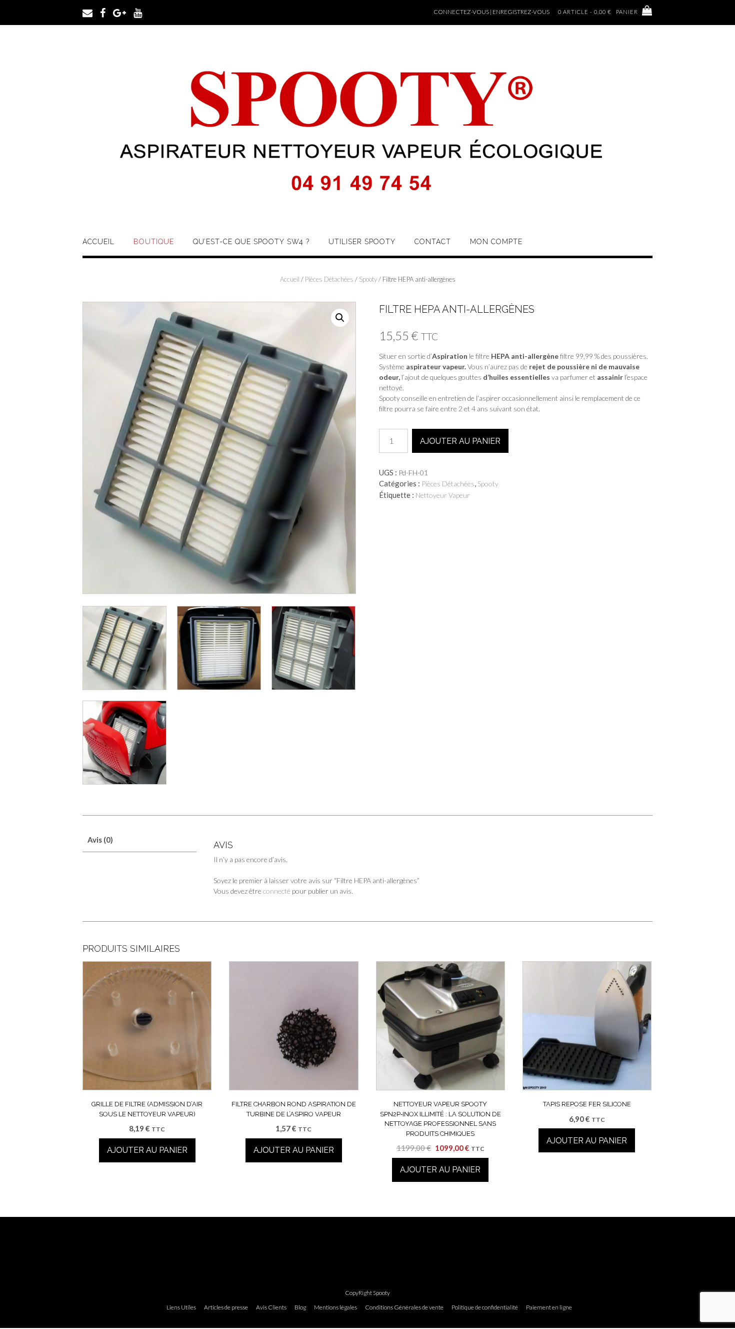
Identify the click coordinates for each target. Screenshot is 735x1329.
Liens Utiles (181, 1307)
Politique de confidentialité (485, 1307)
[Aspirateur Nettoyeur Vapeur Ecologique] (367, 211)
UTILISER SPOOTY (362, 242)
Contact (432, 242)
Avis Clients (271, 1307)
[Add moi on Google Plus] (119, 12)
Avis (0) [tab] (100, 839)
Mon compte (496, 242)
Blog (300, 1307)
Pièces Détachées (329, 279)
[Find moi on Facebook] (103, 12)
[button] (340, 318)
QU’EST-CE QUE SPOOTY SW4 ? (251, 242)
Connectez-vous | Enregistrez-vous (492, 12)
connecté (276, 891)
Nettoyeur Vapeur (443, 495)
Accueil (98, 242)
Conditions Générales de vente (404, 1307)
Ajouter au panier (460, 441)
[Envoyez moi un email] (87, 12)
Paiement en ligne (549, 1307)
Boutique (154, 242)
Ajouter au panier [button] (147, 1150)
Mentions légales (335, 1307)
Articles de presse (226, 1307)
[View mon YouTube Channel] (138, 12)
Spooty (368, 279)
